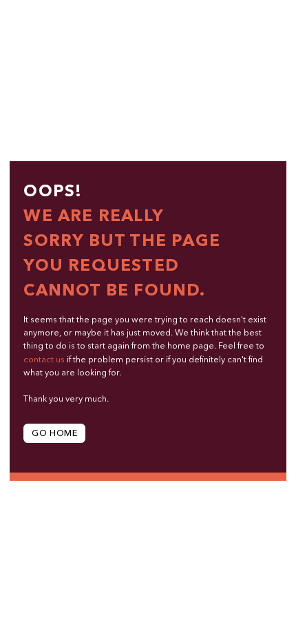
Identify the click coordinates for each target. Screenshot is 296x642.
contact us (44, 359)
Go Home (54, 433)
